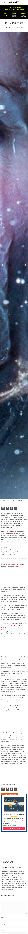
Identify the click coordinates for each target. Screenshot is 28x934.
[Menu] (4, 2)
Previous (3, 265)
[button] (23, 2)
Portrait (6, 27)
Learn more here (13, 828)
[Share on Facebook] (7, 508)
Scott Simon (5, 867)
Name (3, 917)
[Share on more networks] (15, 508)
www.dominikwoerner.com (8, 784)
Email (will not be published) (8, 924)
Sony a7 (13, 533)
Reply (24, 893)
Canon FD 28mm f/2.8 (16, 564)
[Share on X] (3, 508)
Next (25, 265)
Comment (4, 899)
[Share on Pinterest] (11, 508)
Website (3, 931)
